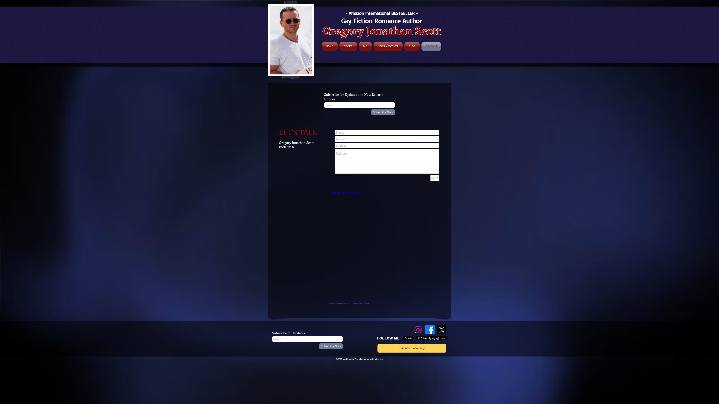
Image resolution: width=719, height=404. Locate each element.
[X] (441, 329)
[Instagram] (418, 329)
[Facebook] (430, 329)
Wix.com (379, 359)
